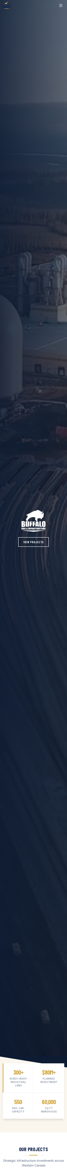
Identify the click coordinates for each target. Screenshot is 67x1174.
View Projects (33, 542)
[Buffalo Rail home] (6, 5)
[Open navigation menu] (60, 5)
